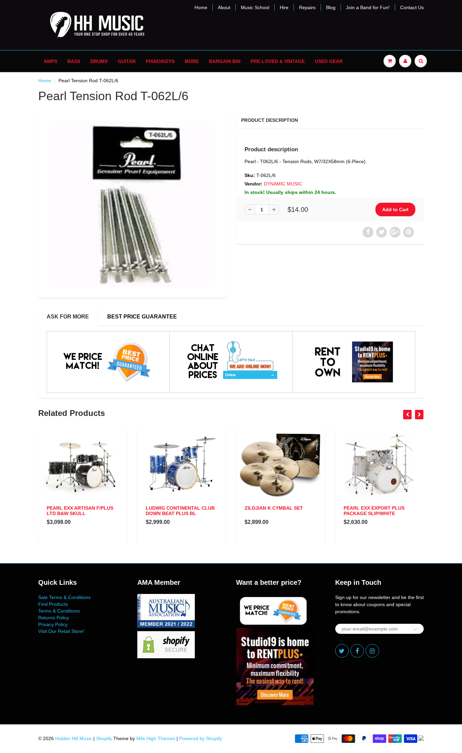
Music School (255, 7)
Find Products (53, 604)
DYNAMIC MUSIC (283, 183)
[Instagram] (372, 651)
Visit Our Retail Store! (61, 631)
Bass (73, 61)
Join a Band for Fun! (368, 7)
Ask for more (68, 316)
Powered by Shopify (200, 738)
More (192, 61)
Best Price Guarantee (142, 316)
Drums (99, 61)
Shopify (104, 738)
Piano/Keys (160, 61)
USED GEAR (329, 61)
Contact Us (412, 7)
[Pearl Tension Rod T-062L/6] (132, 203)
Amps (50, 61)
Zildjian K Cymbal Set (274, 508)
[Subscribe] (415, 629)
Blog (331, 7)
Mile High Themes (155, 738)
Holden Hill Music (73, 738)
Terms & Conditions (59, 611)
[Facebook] (357, 651)
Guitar (127, 61)
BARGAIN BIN (224, 61)
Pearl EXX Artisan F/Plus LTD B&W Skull (80, 510)
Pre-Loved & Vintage (278, 61)
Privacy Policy (53, 624)
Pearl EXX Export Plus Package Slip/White (374, 510)
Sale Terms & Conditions (64, 597)
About (224, 7)
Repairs (307, 7)
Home (200, 7)
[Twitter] (342, 651)
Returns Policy (53, 617)
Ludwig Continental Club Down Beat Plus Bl (180, 510)
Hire (284, 7)
